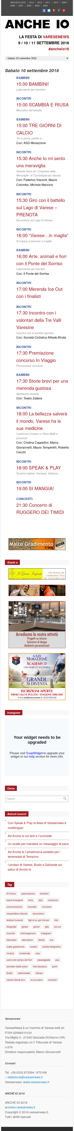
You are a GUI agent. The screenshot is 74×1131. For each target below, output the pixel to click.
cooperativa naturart (17, 913)
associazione (28, 893)
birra (30, 900)
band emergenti (15, 900)
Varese (39, 973)
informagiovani (28, 933)
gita (47, 926)
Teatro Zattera (33, 398)
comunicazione (14, 906)
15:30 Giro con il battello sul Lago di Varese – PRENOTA (40, 207)
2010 (56, 2)
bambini (44, 893)
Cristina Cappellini (36, 442)
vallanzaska (24, 973)
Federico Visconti (35, 180)
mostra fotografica (51, 946)
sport (54, 966)
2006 (29, 5)
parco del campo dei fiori (19, 959)
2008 (12, 5)
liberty (41, 939)
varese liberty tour (16, 979)
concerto (32, 906)
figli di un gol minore (38, 920)
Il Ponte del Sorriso (36, 273)
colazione (53, 900)
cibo (40, 900)
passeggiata (43, 959)
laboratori (12, 939)
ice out (57, 926)
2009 (64, 2)
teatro (10, 973)
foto (56, 920)
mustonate (24, 953)
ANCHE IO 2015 (18, 2)
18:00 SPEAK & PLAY (38, 467)
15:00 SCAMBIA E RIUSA (42, 104)
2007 (21, 5)
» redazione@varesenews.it (24, 1077)
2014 (31, 2)
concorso (46, 906)
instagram (46, 933)
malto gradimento (16, 946)
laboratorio (27, 939)
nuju (37, 953)
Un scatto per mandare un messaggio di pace (38, 844)
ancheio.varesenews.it (20, 1107)
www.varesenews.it (36, 1082)
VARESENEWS (56, 36)
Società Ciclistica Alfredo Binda (45, 337)
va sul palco (36, 979)
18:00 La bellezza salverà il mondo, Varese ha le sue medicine (41, 420)
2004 (45, 5)
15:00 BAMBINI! (32, 83)
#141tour (11, 893)
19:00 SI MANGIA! (35, 488)
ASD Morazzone (35, 143)
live (52, 939)
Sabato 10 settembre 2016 (32, 70)
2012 (39, 2)
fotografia (11, 926)
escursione (38, 913)
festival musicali (15, 920)
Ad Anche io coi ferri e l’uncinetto (30, 836)
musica (10, 953)
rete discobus (40, 966)
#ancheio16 (59, 48)
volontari (52, 979)
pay (57, 959)
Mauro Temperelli (45, 447)
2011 (48, 2)
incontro (11, 933)
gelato (25, 926)
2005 (37, 5)
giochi (36, 926)
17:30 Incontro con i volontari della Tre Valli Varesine (38, 319)
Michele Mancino (41, 184)
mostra (33, 946)
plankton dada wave (17, 966)
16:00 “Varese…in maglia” (42, 235)
